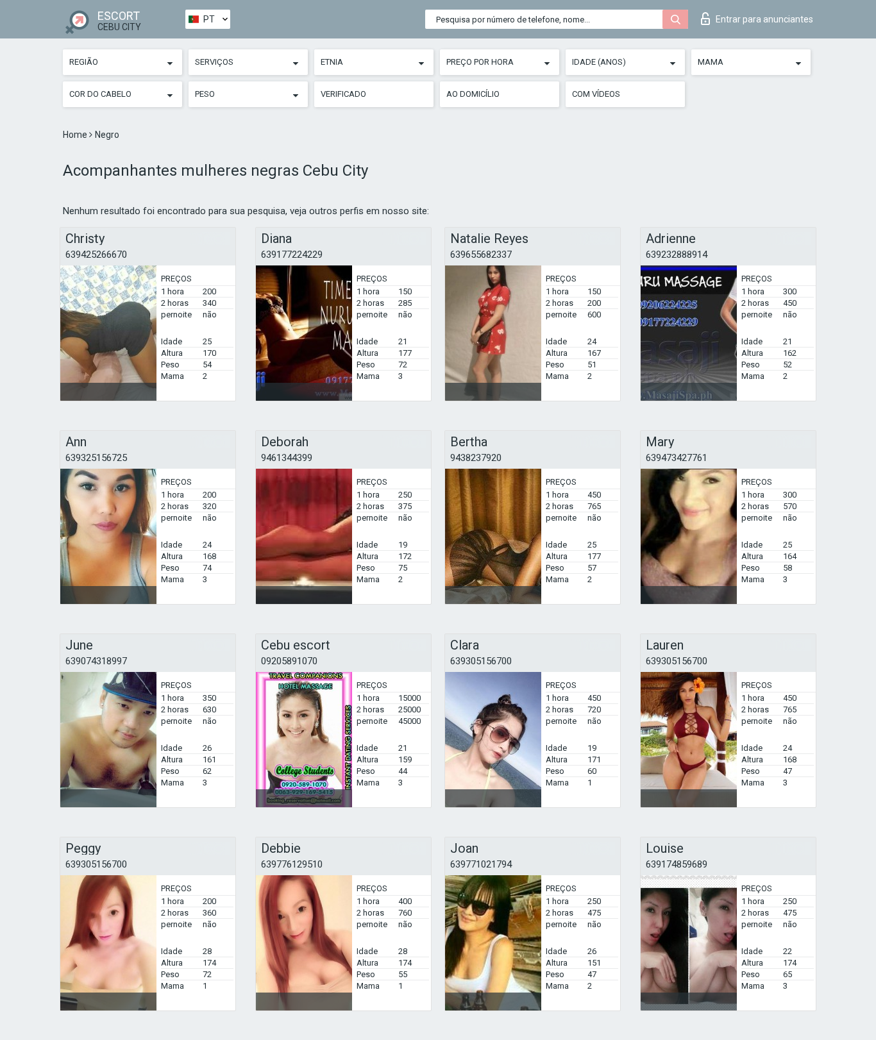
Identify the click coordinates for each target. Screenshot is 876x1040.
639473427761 (676, 458)
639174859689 (676, 864)
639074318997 (96, 661)
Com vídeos (596, 94)
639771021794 (481, 864)
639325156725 (96, 458)
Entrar (764, 19)
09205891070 (289, 661)
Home (76, 135)
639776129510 (292, 864)
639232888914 (676, 254)
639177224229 (292, 254)
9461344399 (286, 458)
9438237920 (475, 458)
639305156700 (481, 661)
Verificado (343, 94)
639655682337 (481, 254)
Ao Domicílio (473, 94)
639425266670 (96, 254)
